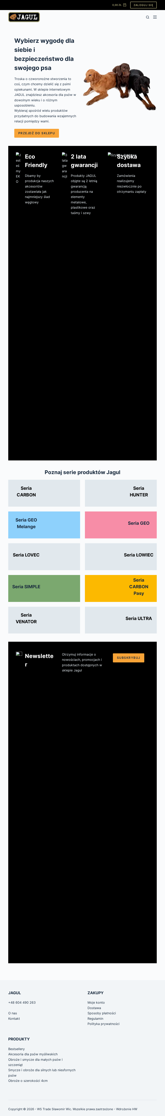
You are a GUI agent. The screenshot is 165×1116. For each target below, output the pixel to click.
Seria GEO (139, 523)
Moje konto (96, 1002)
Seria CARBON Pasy (138, 586)
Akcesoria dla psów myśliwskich (33, 1054)
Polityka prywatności (104, 1024)
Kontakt (14, 1019)
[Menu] (155, 17)
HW (134, 1109)
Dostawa (94, 1008)
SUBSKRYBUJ (128, 658)
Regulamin (95, 1019)
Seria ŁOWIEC (139, 554)
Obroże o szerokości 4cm (28, 1081)
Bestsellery (16, 1049)
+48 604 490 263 (22, 1002)
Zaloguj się (143, 5)
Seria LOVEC (26, 554)
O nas (12, 1013)
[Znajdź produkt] (147, 17)
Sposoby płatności (102, 1013)
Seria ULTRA (139, 618)
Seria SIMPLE (26, 586)
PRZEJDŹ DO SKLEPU (36, 133)
